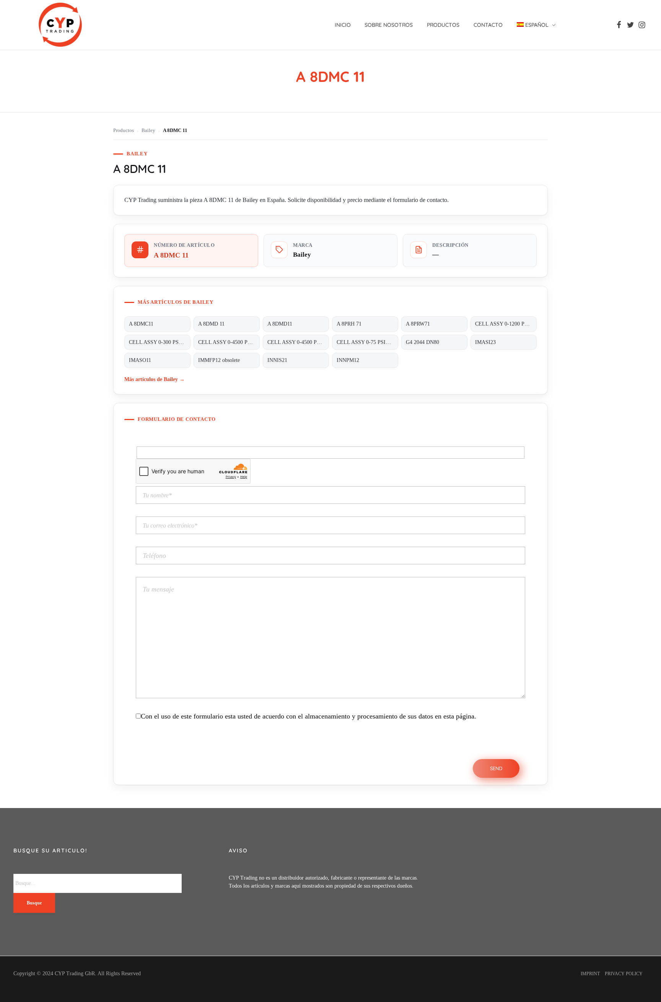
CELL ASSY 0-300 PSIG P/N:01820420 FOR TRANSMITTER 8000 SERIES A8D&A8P (159, 342)
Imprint (590, 973)
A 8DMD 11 (211, 324)
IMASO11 (140, 360)
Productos (123, 130)
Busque (34, 903)
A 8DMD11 (279, 324)
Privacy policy (624, 973)
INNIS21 (277, 360)
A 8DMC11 (141, 324)
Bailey (148, 130)
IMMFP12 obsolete (219, 360)
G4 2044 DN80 (422, 342)
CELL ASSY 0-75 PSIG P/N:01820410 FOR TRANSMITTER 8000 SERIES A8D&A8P (367, 342)
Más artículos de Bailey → (154, 379)
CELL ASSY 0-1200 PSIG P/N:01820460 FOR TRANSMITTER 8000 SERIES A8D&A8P (506, 324)
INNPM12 (348, 360)
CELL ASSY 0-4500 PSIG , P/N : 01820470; (229, 342)
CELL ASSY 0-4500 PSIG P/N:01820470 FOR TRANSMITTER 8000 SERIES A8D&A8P (298, 342)
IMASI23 (485, 342)
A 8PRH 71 (349, 324)
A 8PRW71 (418, 324)
